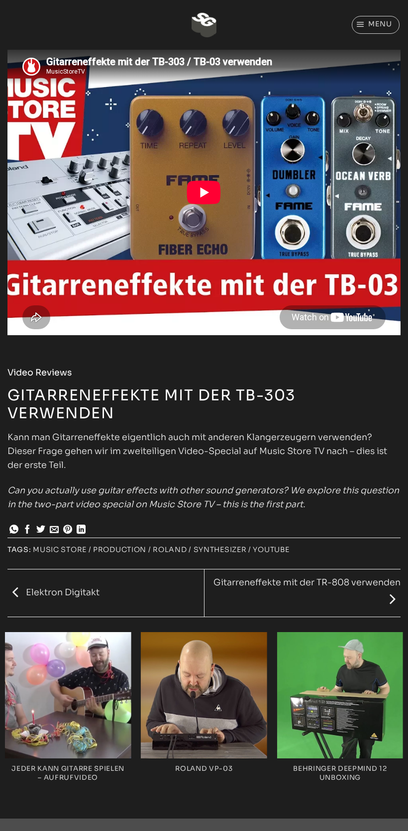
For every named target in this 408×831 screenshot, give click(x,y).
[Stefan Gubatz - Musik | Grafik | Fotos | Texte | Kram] (204, 25)
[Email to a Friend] (54, 530)
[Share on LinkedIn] (81, 530)
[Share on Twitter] (40, 530)
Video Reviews (39, 372)
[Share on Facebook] (27, 530)
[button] (376, 24)
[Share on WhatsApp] (13, 530)
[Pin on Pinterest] (67, 530)
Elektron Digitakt (62, 592)
